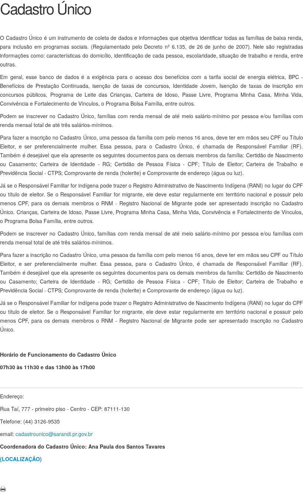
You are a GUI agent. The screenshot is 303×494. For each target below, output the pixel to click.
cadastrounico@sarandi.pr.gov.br (54, 434)
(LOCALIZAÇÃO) (21, 459)
